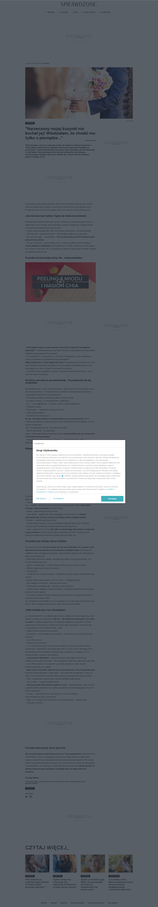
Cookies (50, 492)
